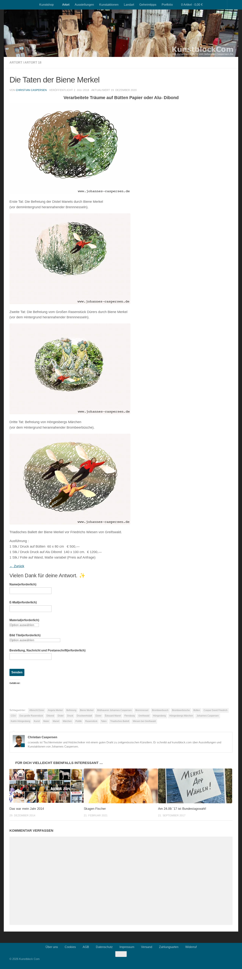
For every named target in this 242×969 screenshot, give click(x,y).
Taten (104, 721)
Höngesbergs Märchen (181, 715)
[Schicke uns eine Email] (231, 961)
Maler (46, 721)
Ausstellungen (84, 4)
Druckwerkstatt (84, 715)
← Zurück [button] (16, 566)
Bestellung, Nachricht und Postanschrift (47, 650)
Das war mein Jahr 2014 (26, 808)
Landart (129, 4)
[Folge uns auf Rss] (224, 961)
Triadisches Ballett (119, 721)
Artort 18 (32, 62)
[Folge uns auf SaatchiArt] (227, 961)
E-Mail (23, 602)
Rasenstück (91, 721)
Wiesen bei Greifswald (144, 721)
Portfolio (167, 4)
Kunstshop (46, 4)
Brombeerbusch (160, 710)
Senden (16, 672)
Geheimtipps (147, 4)
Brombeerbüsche (181, 710)
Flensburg (129, 715)
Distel (61, 715)
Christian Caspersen (31, 90)
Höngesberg (159, 715)
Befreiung (71, 710)
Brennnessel (141, 710)
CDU (13, 715)
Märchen (67, 721)
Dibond (50, 715)
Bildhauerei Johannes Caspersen (114, 710)
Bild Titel (24, 635)
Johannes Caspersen (208, 715)
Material (24, 620)
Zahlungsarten (168, 947)
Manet (56, 721)
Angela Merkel (55, 710)
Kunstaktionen (109, 4)
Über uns (52, 947)
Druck (70, 715)
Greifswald (143, 715)
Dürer (98, 715)
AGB (86, 947)
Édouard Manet (113, 715)
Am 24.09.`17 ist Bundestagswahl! (182, 808)
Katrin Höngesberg (20, 721)
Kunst (37, 721)
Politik (78, 721)
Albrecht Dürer (36, 710)
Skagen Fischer (95, 808)
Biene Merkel (87, 710)
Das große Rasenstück (31, 715)
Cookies (70, 947)
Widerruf (191, 947)
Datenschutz (104, 947)
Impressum (126, 947)
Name (22, 584)
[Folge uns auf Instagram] (216, 961)
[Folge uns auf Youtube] (220, 961)
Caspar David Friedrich (215, 710)
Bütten (196, 710)
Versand (146, 947)
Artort (65, 4)
